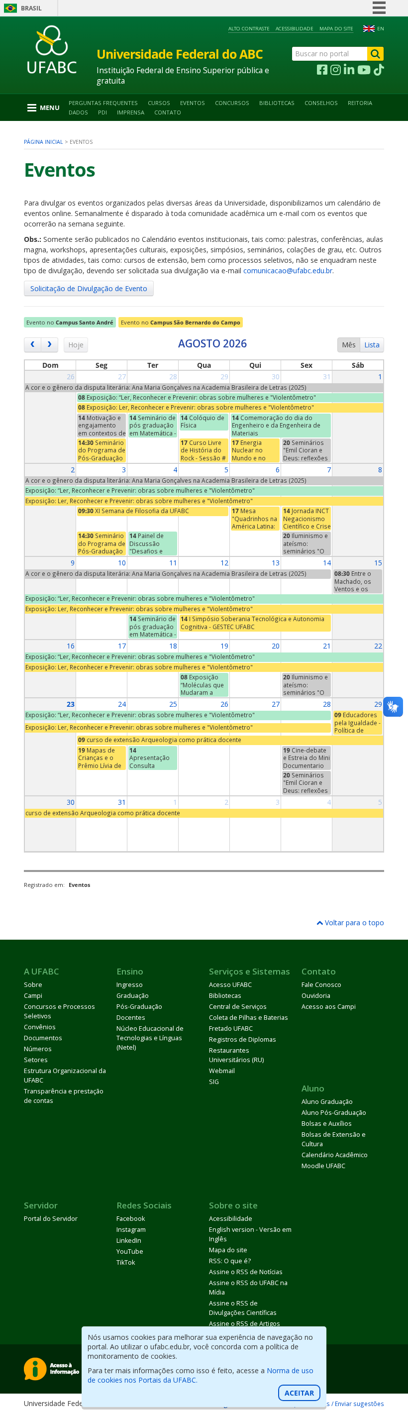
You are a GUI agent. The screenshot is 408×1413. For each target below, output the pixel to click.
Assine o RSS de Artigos (244, 1323)
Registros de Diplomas (242, 1039)
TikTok (125, 1262)
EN (380, 28)
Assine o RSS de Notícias (246, 1272)
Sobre (33, 984)
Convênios (40, 1027)
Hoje (76, 344)
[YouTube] (364, 70)
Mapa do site (336, 28)
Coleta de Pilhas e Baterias (248, 1017)
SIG (214, 1082)
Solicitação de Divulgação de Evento (88, 288)
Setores (36, 1060)
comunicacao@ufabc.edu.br (287, 270)
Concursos (232, 103)
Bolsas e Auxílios (327, 1123)
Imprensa (130, 112)
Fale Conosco (321, 984)
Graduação (132, 995)
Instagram (131, 1229)
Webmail (222, 1071)
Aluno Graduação (327, 1101)
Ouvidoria (316, 995)
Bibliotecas (277, 103)
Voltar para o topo (353, 922)
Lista (372, 344)
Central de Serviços (238, 1006)
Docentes (130, 1017)
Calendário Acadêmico (335, 1155)
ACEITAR (299, 1393)
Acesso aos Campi (329, 1006)
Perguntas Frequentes (103, 103)
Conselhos (321, 103)
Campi (33, 995)
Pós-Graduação (139, 1006)
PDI (102, 112)
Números (38, 1049)
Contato (167, 112)
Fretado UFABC (231, 1028)
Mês (349, 344)
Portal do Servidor (51, 1218)
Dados (78, 112)
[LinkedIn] (349, 70)
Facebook (130, 1218)
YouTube (129, 1251)
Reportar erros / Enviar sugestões (335, 1404)
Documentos (43, 1038)
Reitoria (360, 103)
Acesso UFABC (230, 984)
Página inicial (43, 141)
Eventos (192, 103)
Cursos (159, 103)
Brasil (31, 8)
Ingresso (129, 984)
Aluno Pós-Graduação (334, 1112)
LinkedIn (128, 1240)
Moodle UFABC (323, 1166)
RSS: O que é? (230, 1261)
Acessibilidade (294, 28)
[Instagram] (335, 70)
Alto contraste (249, 28)
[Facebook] (322, 70)
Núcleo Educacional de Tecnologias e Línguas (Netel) (150, 1038)
